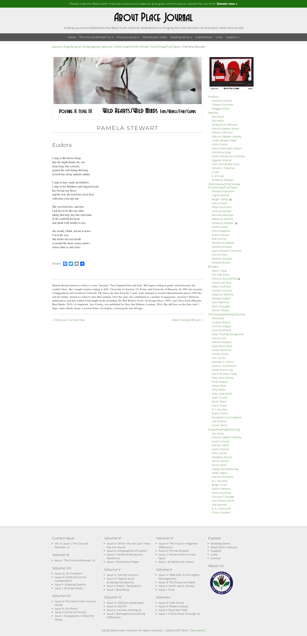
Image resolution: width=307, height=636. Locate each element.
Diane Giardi (220, 413)
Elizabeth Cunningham (227, 417)
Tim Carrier (219, 358)
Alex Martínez (220, 302)
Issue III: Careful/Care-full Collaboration (70, 579)
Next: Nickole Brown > (187, 320)
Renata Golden (221, 298)
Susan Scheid (220, 441)
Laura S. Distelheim (224, 365)
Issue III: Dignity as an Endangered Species (120, 580)
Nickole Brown (221, 262)
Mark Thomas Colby (224, 373)
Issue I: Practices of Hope (123, 561)
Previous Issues (127, 37)
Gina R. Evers (220, 354)
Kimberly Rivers (222, 457)
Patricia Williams (222, 477)
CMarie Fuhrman (223, 104)
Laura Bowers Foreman (227, 250)
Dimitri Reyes (220, 310)
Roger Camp (220, 199)
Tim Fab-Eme (220, 274)
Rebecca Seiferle (222, 219)
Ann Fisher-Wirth (223, 500)
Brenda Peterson (223, 215)
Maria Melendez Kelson (227, 148)
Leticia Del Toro (221, 282)
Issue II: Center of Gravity (71, 612)
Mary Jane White (223, 377)
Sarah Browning (222, 370)
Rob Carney (219, 238)
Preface (213, 96)
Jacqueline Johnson (225, 124)
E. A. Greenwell (221, 508)
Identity (213, 112)
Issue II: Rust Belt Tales (173, 610)
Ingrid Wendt (220, 195)
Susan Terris (219, 425)
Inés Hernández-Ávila (225, 164)
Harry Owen (219, 203)
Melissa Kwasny (221, 342)
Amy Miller (219, 389)
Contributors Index (154, 37)
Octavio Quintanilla (224, 278)
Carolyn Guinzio (222, 290)
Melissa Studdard (223, 242)
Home (72, 37)
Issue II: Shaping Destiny (70, 584)
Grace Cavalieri (221, 512)
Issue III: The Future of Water (177, 582)
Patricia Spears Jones (225, 128)
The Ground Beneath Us (95, 37)
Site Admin (198, 630)
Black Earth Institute (224, 547)
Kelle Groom (220, 144)
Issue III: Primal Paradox (174, 550)
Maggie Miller (221, 108)
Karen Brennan (221, 350)
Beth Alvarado (221, 306)
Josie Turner (220, 397)
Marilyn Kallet (220, 445)
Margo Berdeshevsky (225, 469)
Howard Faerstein (223, 191)
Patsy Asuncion (221, 207)
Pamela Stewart (222, 258)
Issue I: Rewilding (118, 589)
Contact (216, 558)
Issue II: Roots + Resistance (124, 586)
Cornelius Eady (221, 152)
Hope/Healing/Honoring (224, 429)
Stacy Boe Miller (222, 393)
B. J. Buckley (220, 409)
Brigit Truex (219, 484)
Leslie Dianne (220, 449)
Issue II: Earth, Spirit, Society (177, 586)
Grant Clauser (220, 235)
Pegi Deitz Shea (222, 346)
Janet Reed (219, 401)
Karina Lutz (219, 338)
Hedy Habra (219, 473)
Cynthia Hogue (221, 326)
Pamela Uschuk (222, 100)
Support (231, 37)
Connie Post (219, 254)
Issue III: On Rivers (66, 608)
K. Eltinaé (218, 176)
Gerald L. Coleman (223, 168)
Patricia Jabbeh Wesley (227, 136)
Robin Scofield (221, 286)
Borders (213, 266)
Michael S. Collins (223, 362)
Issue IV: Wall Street (171, 602)
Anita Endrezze (221, 211)
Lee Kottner (219, 421)
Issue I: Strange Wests (69, 588)
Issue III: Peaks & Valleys (173, 606)
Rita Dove (218, 116)
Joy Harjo (218, 120)
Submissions (204, 37)
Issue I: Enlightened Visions (176, 561)
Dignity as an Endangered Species (88, 46)
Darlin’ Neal (219, 270)
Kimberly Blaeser (223, 180)
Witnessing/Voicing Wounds (226, 314)
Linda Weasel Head (224, 140)
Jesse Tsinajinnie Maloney (228, 156)
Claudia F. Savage (223, 496)
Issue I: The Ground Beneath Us (75, 560)
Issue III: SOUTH (117, 606)
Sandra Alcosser (222, 246)
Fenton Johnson (222, 132)
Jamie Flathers (221, 488)
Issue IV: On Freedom (68, 573)
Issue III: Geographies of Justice (127, 550)
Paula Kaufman (221, 492)
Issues (56, 46)
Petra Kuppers (221, 231)
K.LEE (215, 172)
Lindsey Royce (221, 322)
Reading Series (180, 37)
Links (219, 37)
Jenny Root (219, 385)
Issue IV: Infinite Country (122, 575)
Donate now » (227, 3)
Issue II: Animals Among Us (124, 610)
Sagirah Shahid (221, 160)
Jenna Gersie (220, 461)
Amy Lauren (219, 453)
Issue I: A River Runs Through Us (179, 613)
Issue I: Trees (167, 589)
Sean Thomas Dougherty (228, 334)
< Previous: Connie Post (68, 320)
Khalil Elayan (220, 381)
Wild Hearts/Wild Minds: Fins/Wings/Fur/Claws (147, 46)
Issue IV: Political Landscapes (125, 602)
